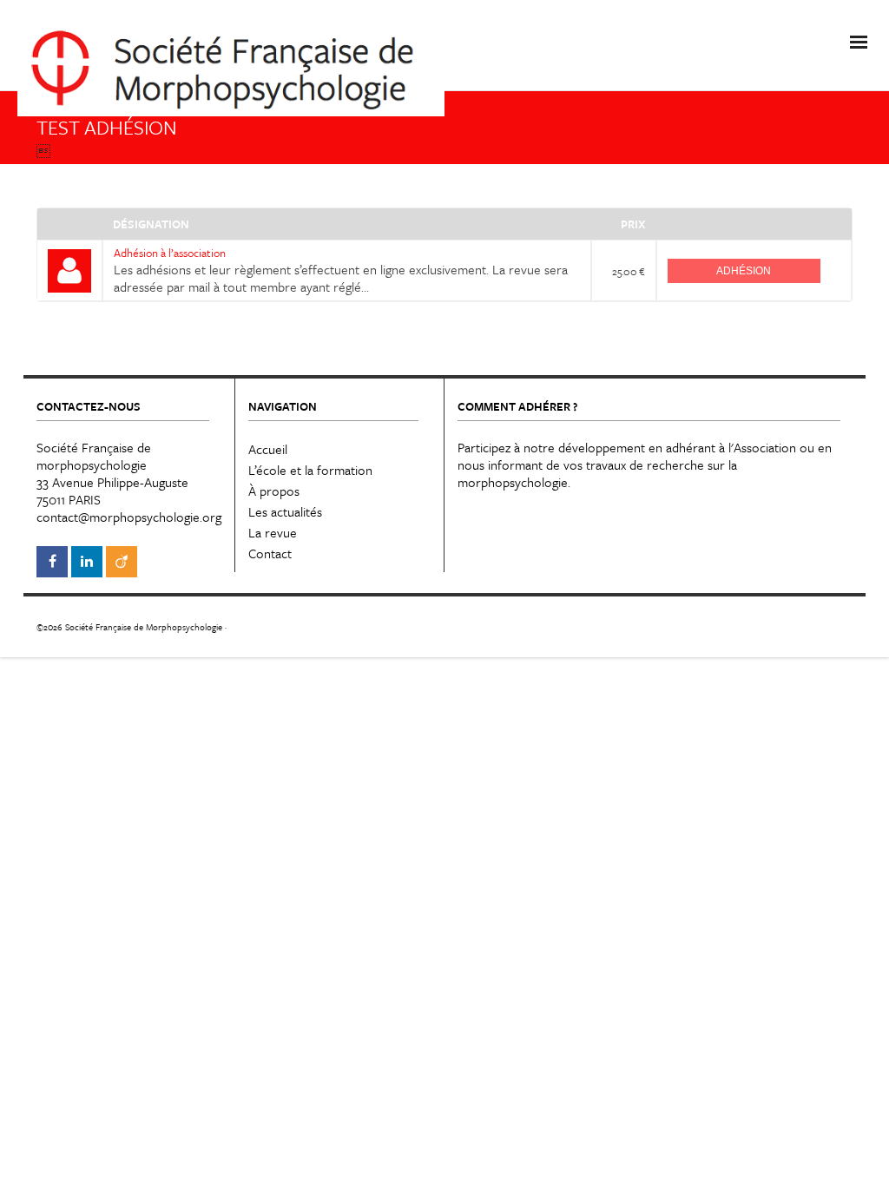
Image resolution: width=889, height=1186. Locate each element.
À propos (274, 490)
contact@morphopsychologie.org (128, 516)
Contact (270, 553)
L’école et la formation (310, 469)
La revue (272, 532)
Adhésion (743, 271)
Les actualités (285, 511)
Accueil (267, 448)
